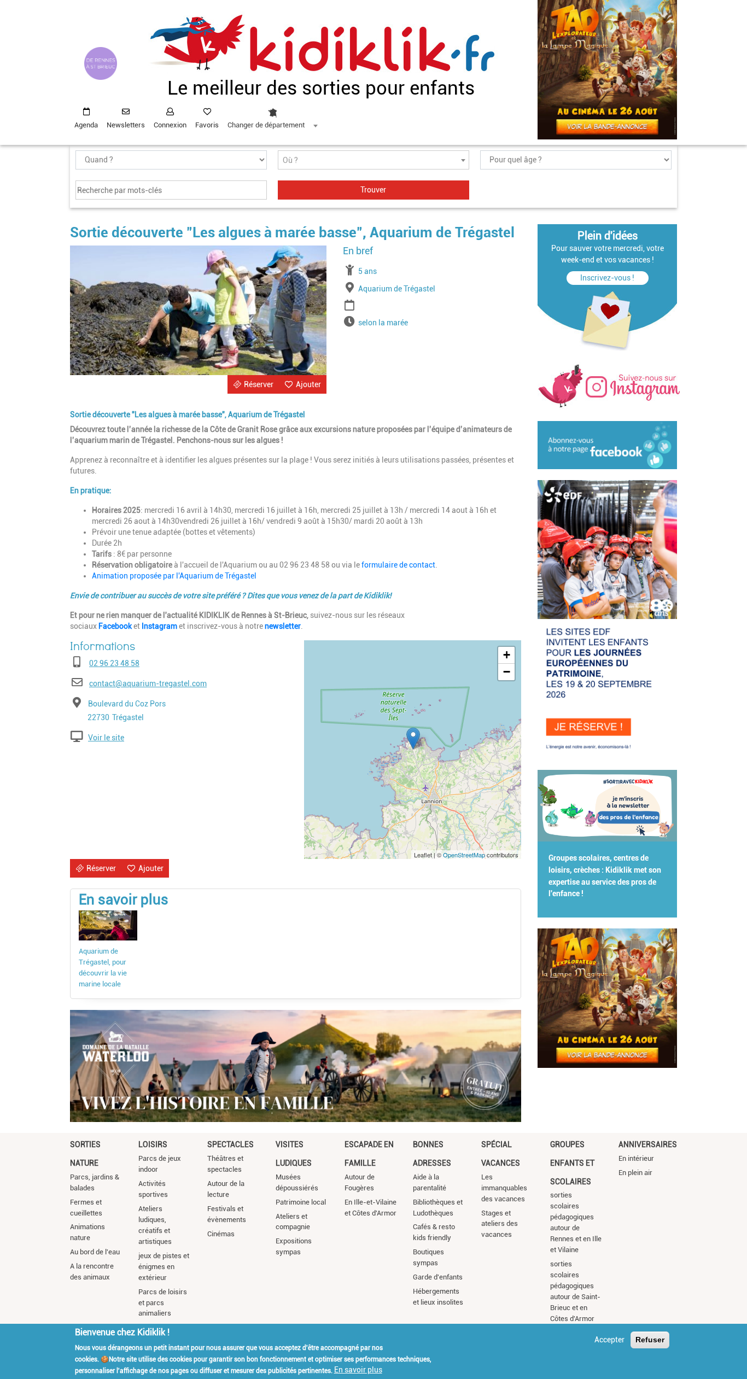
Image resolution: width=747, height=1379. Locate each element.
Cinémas (221, 1234)
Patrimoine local (301, 1202)
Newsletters (126, 125)
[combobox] (272, 115)
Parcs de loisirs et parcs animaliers (162, 1303)
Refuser (649, 1339)
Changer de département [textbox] (266, 125)
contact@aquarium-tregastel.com (148, 683)
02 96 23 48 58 (114, 663)
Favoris (207, 125)
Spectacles (230, 1144)
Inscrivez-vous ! (607, 277)
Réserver (258, 384)
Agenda (86, 125)
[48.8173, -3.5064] (413, 738)
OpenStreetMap (464, 854)
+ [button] (506, 655)
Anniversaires (647, 1144)
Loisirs (152, 1144)
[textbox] (373, 160)
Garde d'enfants (438, 1277)
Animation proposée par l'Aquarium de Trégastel (174, 575)
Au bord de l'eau (95, 1252)
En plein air (635, 1172)
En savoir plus (358, 1369)
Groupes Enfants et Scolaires (572, 1162)
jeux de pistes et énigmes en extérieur (163, 1267)
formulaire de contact (398, 564)
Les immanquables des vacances (504, 1188)
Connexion (170, 125)
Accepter (609, 1339)
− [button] (506, 672)
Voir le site (106, 737)
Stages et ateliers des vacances (499, 1224)
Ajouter (308, 384)
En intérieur (636, 1158)
